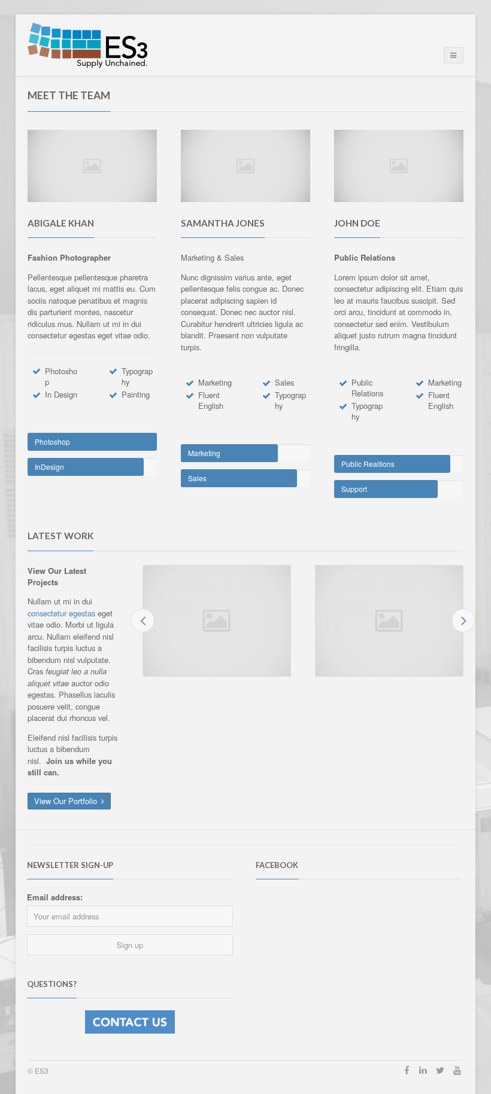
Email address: (55, 897)
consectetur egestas (63, 613)
